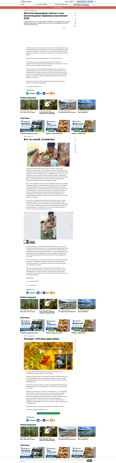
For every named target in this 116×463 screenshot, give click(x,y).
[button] (71, 225)
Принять (89, 460)
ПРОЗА (25, 136)
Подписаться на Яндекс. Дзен (72, 2)
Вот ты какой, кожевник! (41, 4)
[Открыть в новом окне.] (31, 93)
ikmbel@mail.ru (47, 401)
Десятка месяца (81, 1)
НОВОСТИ (26, 336)
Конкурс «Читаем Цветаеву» (61, 4)
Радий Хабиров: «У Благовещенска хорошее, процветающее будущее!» (81, 5)
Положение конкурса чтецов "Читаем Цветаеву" (49, 413)
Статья (22, 4)
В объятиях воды (58, 7)
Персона (90, 1)
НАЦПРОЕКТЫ (27, 10)
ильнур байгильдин (32, 285)
